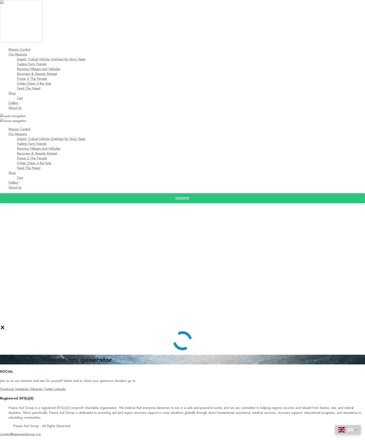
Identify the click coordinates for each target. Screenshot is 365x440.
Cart (20, 98)
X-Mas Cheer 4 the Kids (34, 83)
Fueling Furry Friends (31, 64)
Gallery (13, 102)
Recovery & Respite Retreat (37, 73)
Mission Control (19, 49)
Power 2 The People (32, 78)
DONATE (182, 198)
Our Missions (17, 54)
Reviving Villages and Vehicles (38, 69)
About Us (15, 107)
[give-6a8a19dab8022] (3, 328)
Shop (12, 93)
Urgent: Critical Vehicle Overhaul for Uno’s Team (51, 59)
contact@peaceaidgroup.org (20, 434)
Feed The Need (28, 88)
